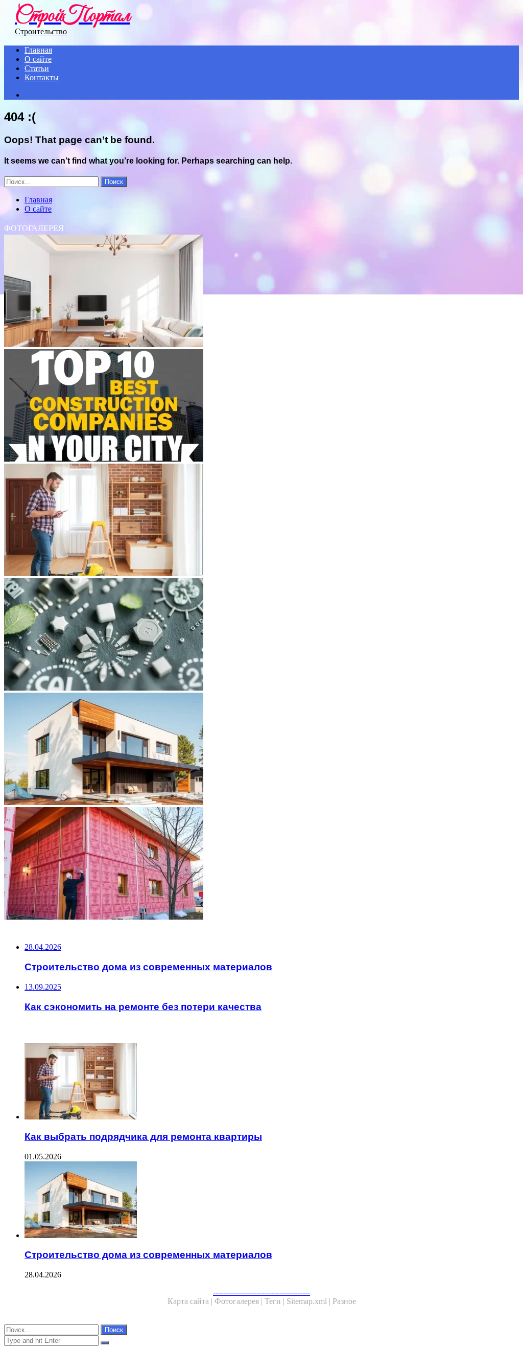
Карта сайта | (191, 1301)
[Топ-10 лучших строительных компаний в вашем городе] (261, 406)
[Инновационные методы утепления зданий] (261, 864)
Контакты (42, 77)
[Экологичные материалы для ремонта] (261, 635)
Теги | (276, 1301)
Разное (344, 1301)
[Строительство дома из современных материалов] (261, 750)
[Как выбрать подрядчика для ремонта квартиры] (261, 521)
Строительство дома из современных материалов (148, 1254)
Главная (38, 49)
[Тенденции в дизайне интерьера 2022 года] (261, 292)
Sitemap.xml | (309, 1301)
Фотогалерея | (240, 1301)
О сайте (38, 59)
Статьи (37, 68)
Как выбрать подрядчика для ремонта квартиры (143, 1136)
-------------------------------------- (261, 1292)
